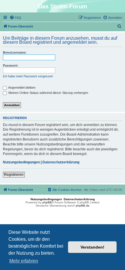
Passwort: (10, 65)
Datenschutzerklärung (60, 162)
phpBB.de (83, 205)
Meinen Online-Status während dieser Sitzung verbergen (48, 92)
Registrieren (14, 175)
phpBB (47, 202)
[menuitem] (15, 17)
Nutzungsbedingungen (21, 162)
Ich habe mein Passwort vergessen (28, 76)
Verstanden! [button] (92, 247)
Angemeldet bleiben (21, 87)
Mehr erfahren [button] (23, 260)
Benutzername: (14, 52)
